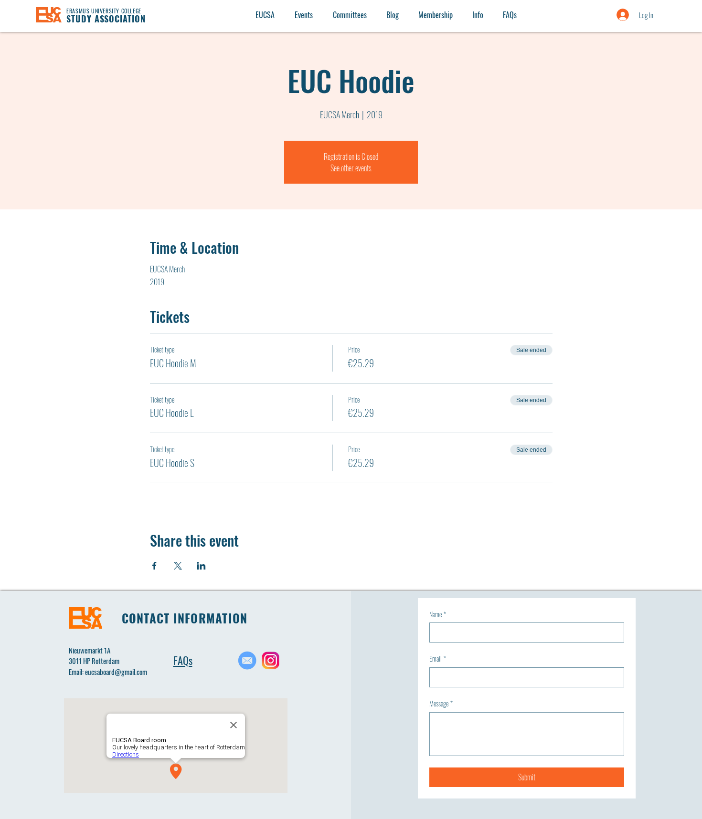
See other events (351, 168)
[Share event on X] (177, 566)
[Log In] (613, 15)
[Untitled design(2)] (270, 660)
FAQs (182, 660)
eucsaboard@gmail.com (116, 671)
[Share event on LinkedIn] (201, 566)
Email (437, 658)
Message (441, 703)
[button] (478, 15)
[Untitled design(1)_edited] (247, 660)
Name (437, 614)
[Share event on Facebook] (154, 566)
